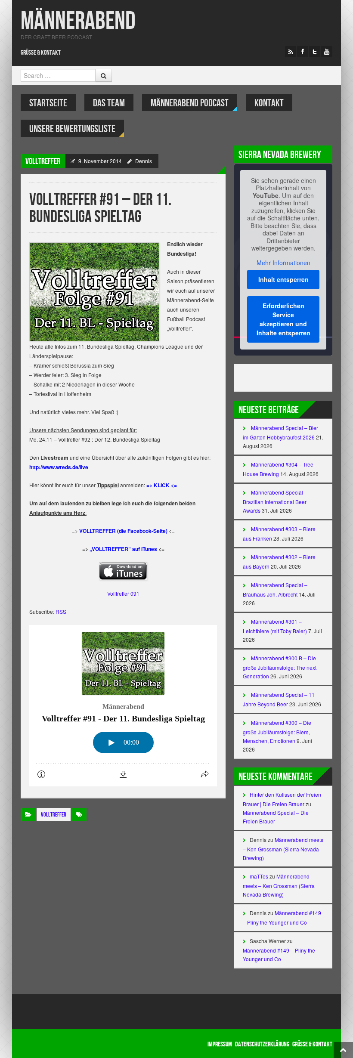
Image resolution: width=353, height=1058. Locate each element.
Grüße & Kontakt (41, 53)
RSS (61, 611)
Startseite (48, 103)
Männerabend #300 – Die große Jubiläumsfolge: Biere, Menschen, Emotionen (277, 731)
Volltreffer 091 (123, 593)
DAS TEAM (109, 103)
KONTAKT (269, 103)
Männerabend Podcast (190, 103)
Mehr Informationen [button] (283, 263)
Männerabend (78, 21)
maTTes (259, 876)
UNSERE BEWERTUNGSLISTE (72, 129)
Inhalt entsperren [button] (283, 279)
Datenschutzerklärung (262, 1044)
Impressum (219, 1044)
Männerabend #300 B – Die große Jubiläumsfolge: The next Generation (279, 667)
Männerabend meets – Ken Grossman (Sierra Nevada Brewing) (283, 848)
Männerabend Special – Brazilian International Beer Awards (275, 501)
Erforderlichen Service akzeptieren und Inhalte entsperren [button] (283, 319)
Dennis (143, 160)
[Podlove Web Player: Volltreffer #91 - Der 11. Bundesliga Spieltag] (123, 705)
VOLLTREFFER (42, 161)
